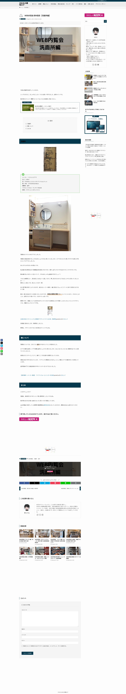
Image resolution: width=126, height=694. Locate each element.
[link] (37, 515)
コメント (24, 610)
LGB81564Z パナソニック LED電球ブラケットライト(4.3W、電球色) (38, 319)
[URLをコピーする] (76, 483)
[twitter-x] (98, 1)
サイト (23, 640)
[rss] (104, 1)
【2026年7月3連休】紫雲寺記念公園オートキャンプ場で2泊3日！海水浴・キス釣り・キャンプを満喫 (95, 146)
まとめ (29, 128)
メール (24, 634)
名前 (23, 629)
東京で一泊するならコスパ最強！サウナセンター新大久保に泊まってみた (95, 151)
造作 (39, 458)
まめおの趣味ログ (23, 4)
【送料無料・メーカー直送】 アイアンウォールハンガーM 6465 (37, 375)
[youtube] (102, 1)
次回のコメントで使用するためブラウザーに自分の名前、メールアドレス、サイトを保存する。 (45, 646)
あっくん (27, 513)
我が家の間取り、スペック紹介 (43, 106)
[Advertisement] (50, 74)
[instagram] (100, 1)
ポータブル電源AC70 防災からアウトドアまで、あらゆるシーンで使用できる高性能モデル (95, 165)
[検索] (106, 1)
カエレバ (65, 319)
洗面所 (29, 124)
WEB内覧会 (23, 19)
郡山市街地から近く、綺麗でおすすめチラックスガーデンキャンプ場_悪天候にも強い (95, 155)
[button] (24, 483)
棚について (30, 126)
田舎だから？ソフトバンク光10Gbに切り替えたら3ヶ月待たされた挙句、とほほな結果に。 (95, 160)
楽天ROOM (47, 405)
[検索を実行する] (105, 21)
